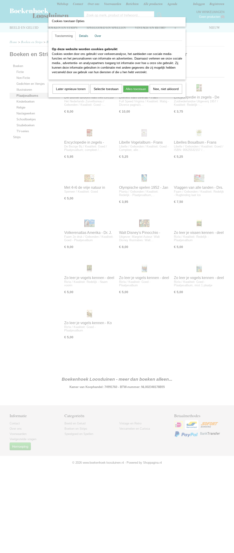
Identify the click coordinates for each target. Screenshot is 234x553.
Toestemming (64, 36)
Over (98, 36)
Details (83, 36)
